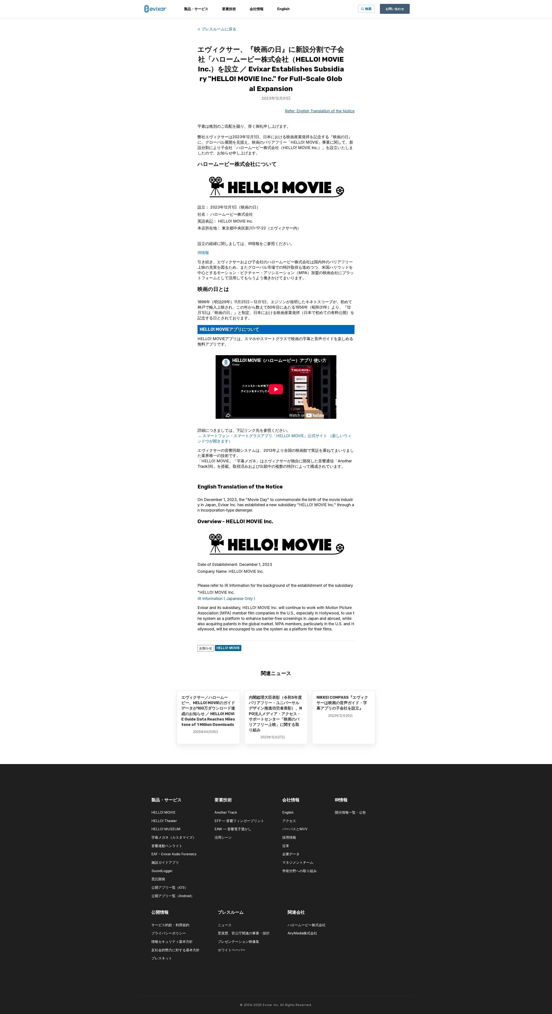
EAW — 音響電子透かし (233, 829)
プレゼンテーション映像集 (238, 941)
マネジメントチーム (297, 862)
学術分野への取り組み (299, 871)
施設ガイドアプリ (165, 862)
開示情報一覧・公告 (350, 812)
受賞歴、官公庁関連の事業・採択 (244, 933)
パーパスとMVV (294, 829)
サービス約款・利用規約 (170, 925)
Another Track (226, 812)
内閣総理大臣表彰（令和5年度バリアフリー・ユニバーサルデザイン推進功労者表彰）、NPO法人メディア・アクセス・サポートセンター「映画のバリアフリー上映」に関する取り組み (275, 713)
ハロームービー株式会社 (307, 925)
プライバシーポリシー (168, 933)
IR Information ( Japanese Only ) (226, 598)
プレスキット (161, 958)
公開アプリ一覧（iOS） (169, 887)
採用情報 (289, 837)
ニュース (225, 925)
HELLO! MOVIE (163, 812)
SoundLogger (161, 871)
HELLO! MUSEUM (165, 829)
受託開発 (158, 879)
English (287, 812)
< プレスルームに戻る (217, 29)
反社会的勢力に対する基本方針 (175, 950)
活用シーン (223, 837)
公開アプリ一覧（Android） (172, 896)
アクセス (289, 821)
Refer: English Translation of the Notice (319, 111)
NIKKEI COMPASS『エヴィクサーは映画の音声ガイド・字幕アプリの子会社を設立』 (342, 703)
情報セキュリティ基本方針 (172, 941)
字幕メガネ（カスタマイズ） (173, 837)
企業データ (291, 854)
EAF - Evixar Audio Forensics (173, 854)
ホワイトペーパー (231, 950)
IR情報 (203, 252)
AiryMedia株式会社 (302, 933)
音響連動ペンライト (166, 846)
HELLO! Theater (164, 821)
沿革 (285, 846)
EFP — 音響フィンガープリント (239, 821)
